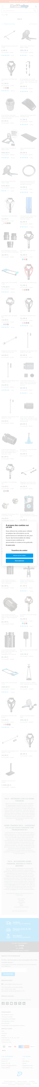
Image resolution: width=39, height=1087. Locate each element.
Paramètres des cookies (19, 550)
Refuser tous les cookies (19, 555)
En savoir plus (10, 545)
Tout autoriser (19, 561)
